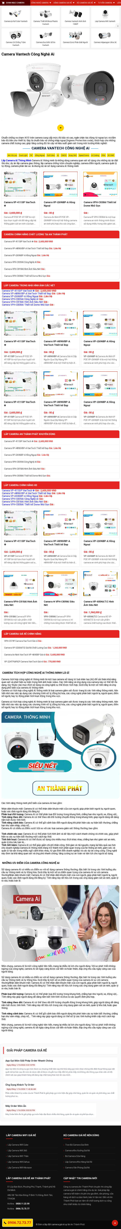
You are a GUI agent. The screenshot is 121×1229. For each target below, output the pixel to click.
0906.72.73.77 (22, 1209)
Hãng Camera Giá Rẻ (63, 3)
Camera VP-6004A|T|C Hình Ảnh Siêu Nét (99, 603)
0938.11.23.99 (22, 1204)
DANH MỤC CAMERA (15, 3)
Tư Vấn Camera (105, 3)
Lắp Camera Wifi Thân (18, 1156)
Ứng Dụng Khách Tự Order (19, 1084)
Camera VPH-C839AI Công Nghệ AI (22, 262)
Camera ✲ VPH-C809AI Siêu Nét (59, 603)
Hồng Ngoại (40, 155)
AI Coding (95, 155)
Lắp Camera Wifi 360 (17, 1150)
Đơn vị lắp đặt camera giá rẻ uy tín (54, 1224)
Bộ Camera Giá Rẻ (85, 3)
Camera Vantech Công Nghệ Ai (60, 148)
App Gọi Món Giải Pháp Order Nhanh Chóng (29, 1060)
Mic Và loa (12, 155)
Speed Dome (84, 155)
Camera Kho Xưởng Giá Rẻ (77, 1150)
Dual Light (23, 155)
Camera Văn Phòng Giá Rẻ (77, 1167)
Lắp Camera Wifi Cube (18, 1145)
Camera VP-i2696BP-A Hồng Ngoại (59, 204)
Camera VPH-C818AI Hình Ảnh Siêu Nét (24, 269)
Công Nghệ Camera (40, 3)
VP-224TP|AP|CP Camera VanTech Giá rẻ (32, 661)
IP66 (103, 155)
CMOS (63, 155)
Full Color (51, 155)
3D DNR (111, 155)
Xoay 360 (72, 155)
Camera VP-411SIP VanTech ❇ (19, 204)
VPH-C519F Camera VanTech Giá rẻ (23, 641)
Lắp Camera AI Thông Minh (16, 160)
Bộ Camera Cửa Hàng (75, 1156)
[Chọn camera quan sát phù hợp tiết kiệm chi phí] (118, 26)
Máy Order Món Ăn (15, 1106)
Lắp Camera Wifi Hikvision (20, 1167)
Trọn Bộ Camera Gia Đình (77, 1145)
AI (58, 155)
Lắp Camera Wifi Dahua (19, 1162)
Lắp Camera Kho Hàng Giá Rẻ (78, 1162)
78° (31, 155)
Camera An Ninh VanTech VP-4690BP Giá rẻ (34, 655)
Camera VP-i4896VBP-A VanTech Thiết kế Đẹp (32, 248)
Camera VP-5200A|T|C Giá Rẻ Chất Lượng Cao (35, 648)
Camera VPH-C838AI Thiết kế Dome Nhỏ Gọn (100, 204)
